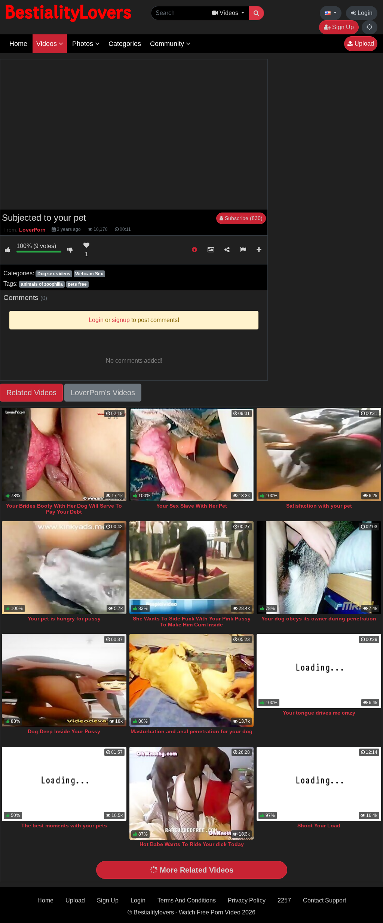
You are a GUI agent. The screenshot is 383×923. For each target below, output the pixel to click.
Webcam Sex (89, 273)
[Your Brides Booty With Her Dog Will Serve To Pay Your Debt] (64, 454)
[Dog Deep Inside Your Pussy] (64, 680)
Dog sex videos (53, 273)
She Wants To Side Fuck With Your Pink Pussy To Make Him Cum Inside (192, 622)
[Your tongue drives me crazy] (319, 671)
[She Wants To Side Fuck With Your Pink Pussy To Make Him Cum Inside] (191, 567)
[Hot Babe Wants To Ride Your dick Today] (191, 793)
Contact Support (324, 900)
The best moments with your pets (64, 825)
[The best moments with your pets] (64, 784)
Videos (47, 43)
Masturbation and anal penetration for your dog (191, 731)
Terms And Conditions (186, 900)
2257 (284, 900)
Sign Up (342, 27)
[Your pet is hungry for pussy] (64, 567)
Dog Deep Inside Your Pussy (64, 731)
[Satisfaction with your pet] (319, 454)
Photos (83, 43)
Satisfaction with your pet (319, 506)
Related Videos (31, 392)
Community (168, 43)
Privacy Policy (247, 900)
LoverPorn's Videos (103, 392)
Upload (363, 43)
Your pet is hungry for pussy (64, 619)
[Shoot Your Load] (319, 784)
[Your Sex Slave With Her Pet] (191, 454)
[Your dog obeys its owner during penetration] (319, 567)
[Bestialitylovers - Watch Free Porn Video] (69, 13)
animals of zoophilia (42, 284)
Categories (124, 43)
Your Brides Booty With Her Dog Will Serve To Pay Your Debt (64, 509)
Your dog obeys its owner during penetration (318, 619)
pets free (77, 284)
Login (364, 13)
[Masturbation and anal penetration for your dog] (191, 680)
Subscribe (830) (243, 218)
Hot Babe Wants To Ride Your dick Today (192, 844)
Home (18, 43)
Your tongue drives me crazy (319, 713)
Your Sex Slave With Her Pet (191, 506)
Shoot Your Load (318, 825)
